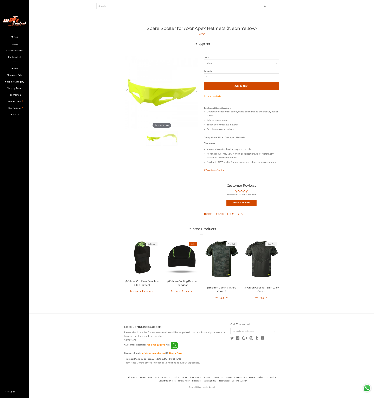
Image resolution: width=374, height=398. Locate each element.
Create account (14, 50)
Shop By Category (14, 81)
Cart (15, 37)
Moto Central (209, 387)
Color (206, 57)
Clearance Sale (14, 75)
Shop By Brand (195, 377)
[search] (179, 6)
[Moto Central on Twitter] (232, 338)
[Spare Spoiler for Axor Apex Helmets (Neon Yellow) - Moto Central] (153, 138)
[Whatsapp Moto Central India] (174, 344)
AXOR (202, 34)
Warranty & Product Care (236, 377)
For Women (15, 95)
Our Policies (14, 108)
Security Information (167, 381)
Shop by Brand (14, 88)
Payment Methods (256, 377)
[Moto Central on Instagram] (251, 338)
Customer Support (162, 377)
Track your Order (180, 377)
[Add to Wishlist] (157, 242)
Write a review (241, 202)
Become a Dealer (239, 381)
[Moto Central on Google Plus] (244, 338)
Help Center (132, 377)
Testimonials (224, 381)
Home (14, 68)
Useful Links (14, 101)
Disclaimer (196, 381)
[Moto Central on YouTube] (262, 338)
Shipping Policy (210, 381)
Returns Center (146, 377)
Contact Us (218, 377)
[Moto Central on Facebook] (238, 338)
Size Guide (271, 377)
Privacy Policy (184, 381)
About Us (15, 114)
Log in (15, 44)
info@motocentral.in (153, 353)
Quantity (208, 71)
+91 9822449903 (156, 344)
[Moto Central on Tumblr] (257, 338)
